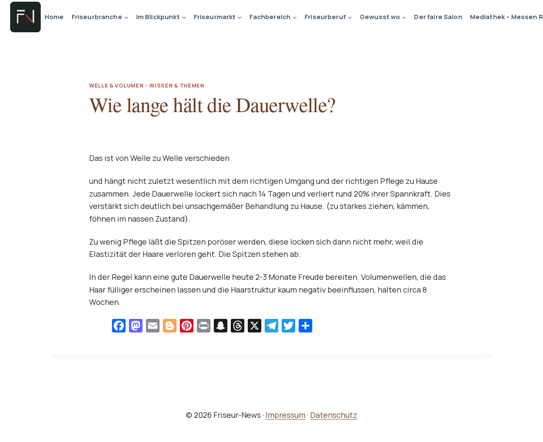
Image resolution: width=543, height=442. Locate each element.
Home (54, 16)
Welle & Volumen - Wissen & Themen (146, 85)
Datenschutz (333, 415)
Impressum (285, 415)
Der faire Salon (438, 16)
